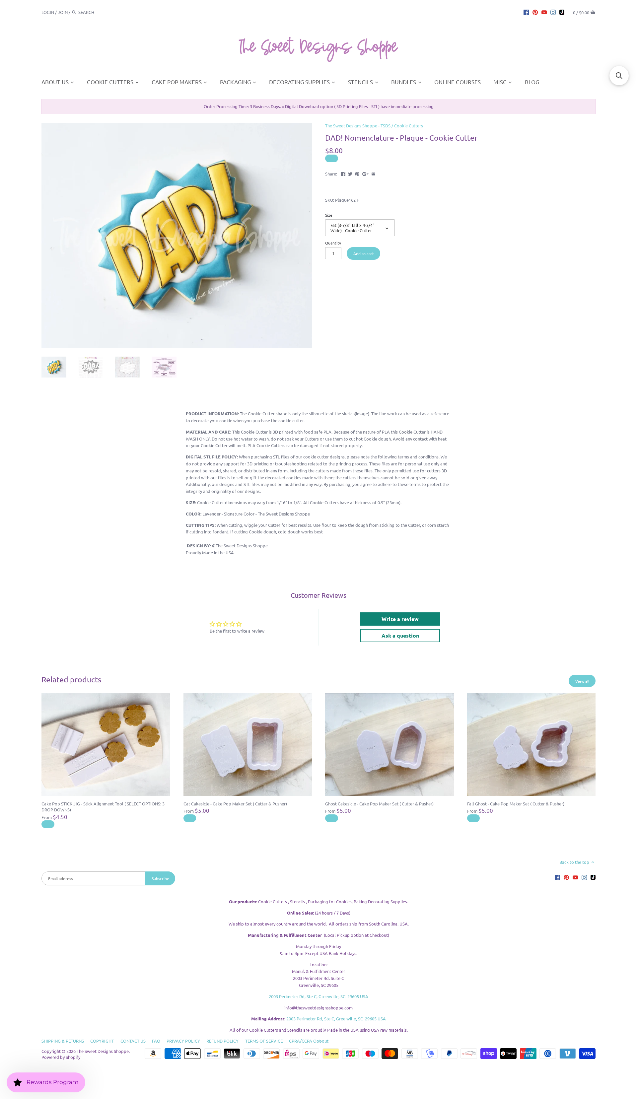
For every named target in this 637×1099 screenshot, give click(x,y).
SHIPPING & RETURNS (62, 1041)
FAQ (156, 1041)
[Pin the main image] (357, 173)
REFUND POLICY (222, 1041)
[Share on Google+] (365, 173)
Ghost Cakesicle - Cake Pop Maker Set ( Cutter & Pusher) (379, 803)
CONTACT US (133, 1041)
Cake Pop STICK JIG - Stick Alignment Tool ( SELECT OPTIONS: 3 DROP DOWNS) (103, 806)
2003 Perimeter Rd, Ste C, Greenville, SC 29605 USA (318, 996)
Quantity (333, 242)
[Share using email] (373, 173)
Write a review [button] (400, 618)
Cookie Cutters (408, 125)
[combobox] (96, 12)
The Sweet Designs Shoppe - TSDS (357, 125)
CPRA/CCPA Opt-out (308, 1041)
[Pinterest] (535, 12)
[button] (619, 75)
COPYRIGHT (102, 1041)
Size (328, 215)
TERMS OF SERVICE (264, 1041)
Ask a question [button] (400, 635)
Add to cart (363, 253)
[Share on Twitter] (350, 173)
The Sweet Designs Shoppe (103, 1051)
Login (47, 12)
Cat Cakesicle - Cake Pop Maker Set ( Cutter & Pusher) (235, 803)
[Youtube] (544, 12)
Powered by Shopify (60, 1057)
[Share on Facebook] (343, 173)
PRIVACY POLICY (183, 1041)
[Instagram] (553, 12)
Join (63, 12)
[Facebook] (526, 12)
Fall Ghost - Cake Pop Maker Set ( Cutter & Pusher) (515, 803)
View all (582, 681)
